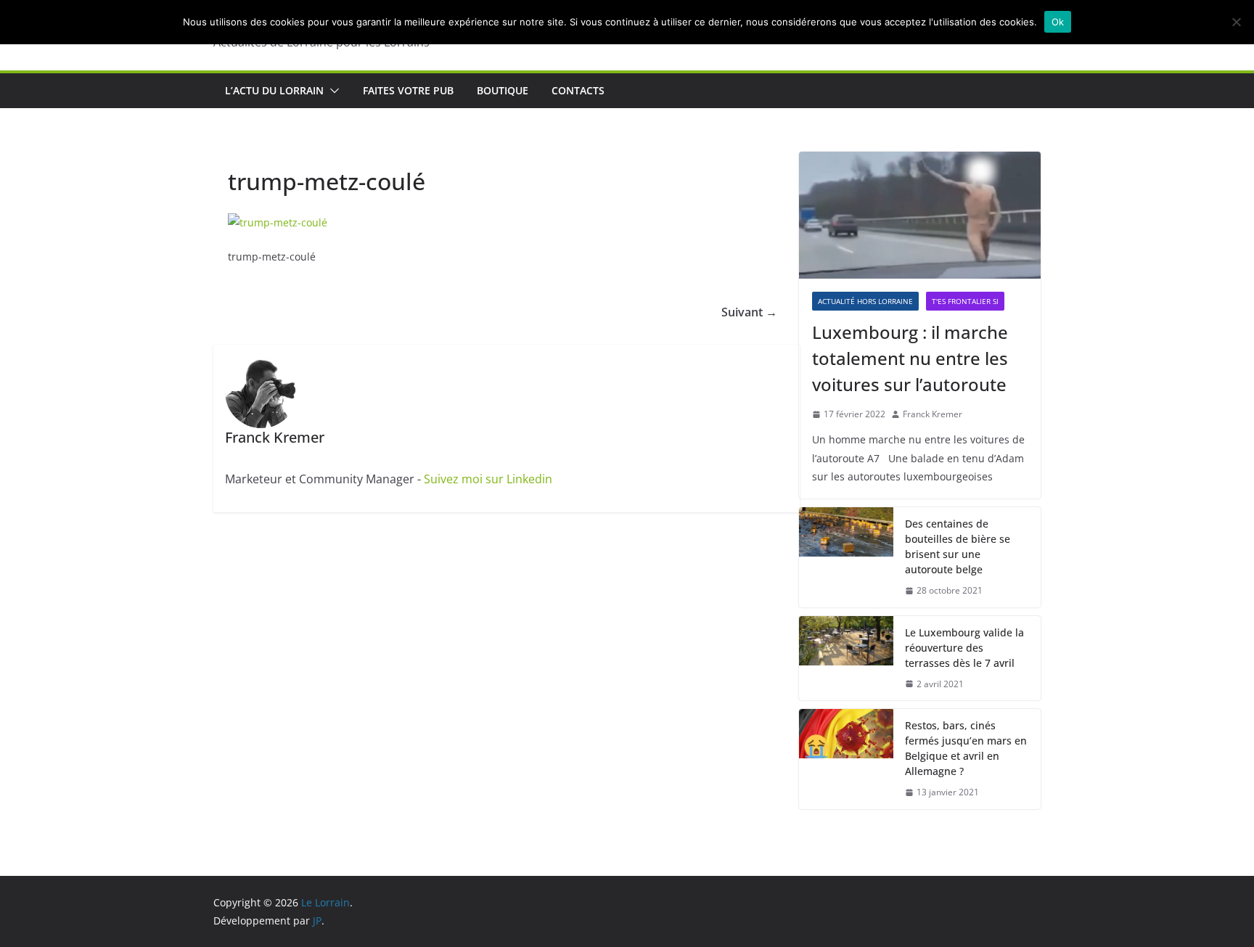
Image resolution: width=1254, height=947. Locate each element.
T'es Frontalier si (965, 301)
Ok (1058, 22)
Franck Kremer (932, 414)
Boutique (502, 90)
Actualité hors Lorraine (865, 301)
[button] (332, 91)
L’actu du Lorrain (274, 90)
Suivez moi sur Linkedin (488, 479)
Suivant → (749, 312)
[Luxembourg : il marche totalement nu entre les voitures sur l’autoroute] (920, 215)
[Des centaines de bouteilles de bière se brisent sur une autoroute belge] (846, 557)
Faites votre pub (408, 90)
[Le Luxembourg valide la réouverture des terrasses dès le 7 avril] (846, 658)
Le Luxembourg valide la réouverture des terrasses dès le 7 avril (964, 648)
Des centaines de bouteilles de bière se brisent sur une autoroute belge (957, 546)
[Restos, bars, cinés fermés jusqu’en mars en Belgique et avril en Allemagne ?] (846, 759)
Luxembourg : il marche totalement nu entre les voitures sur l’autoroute (910, 358)
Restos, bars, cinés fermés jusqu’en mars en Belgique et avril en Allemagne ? (966, 748)
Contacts (578, 90)
